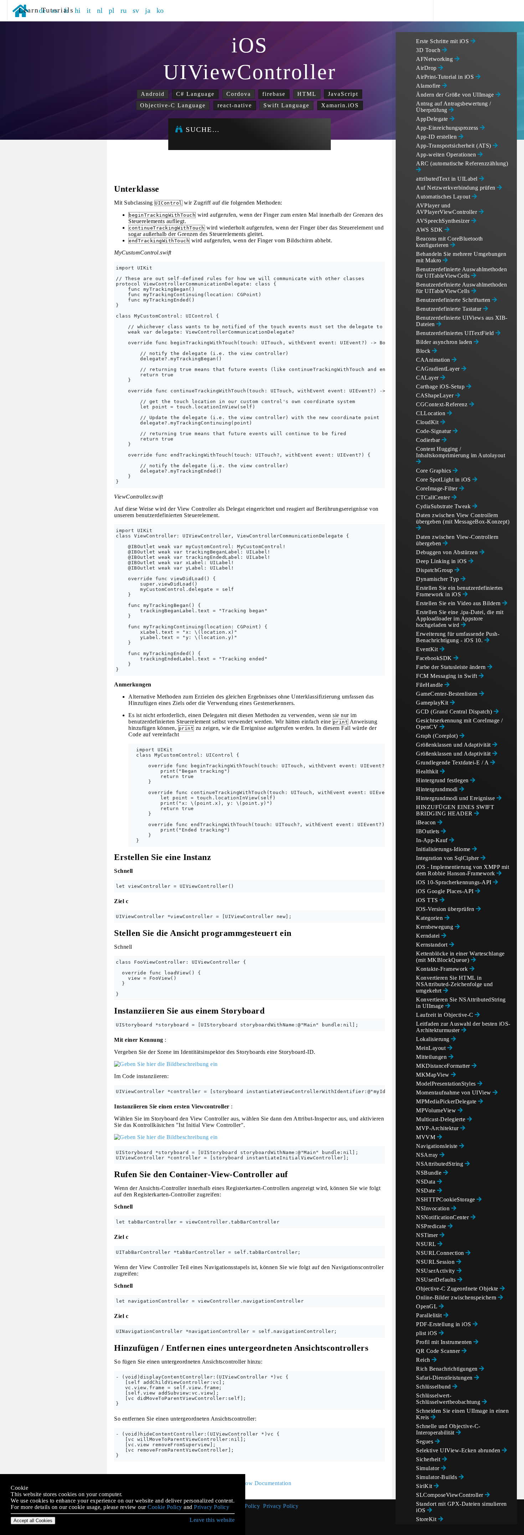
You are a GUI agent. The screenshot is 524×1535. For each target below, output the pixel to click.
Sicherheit (429, 1459)
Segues (425, 1441)
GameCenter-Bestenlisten (447, 694)
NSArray (428, 1155)
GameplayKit (433, 703)
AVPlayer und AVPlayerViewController (447, 208)
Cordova (238, 94)
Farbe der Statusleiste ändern (451, 667)
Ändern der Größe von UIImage (455, 95)
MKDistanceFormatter (444, 1066)
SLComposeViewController (450, 1495)
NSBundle (429, 1173)
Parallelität (429, 1315)
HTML (307, 94)
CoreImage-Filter (437, 488)
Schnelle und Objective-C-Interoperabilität (448, 1429)
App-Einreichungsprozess (448, 128)
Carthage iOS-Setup (441, 386)
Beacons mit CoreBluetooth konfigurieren (449, 242)
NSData (426, 1182)
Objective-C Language (173, 105)
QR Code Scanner (439, 1351)
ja (148, 10)
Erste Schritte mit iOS (443, 41)
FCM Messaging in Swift (447, 676)
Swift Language (286, 105)
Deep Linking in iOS (442, 561)
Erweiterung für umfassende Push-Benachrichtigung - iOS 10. (457, 637)
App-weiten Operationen (447, 154)
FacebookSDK (434, 658)
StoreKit (427, 1519)
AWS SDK (430, 230)
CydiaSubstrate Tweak (444, 506)
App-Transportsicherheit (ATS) (454, 146)
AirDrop (427, 68)
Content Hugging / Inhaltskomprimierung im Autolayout (460, 452)
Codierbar (429, 440)
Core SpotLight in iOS (444, 480)
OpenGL (427, 1306)
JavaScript (343, 94)
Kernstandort (432, 945)
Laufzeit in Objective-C (445, 1015)
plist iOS (427, 1333)
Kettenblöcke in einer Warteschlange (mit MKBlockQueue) (460, 957)
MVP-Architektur (438, 1128)
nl (100, 10)
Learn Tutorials (44, 10)
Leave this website (212, 1520)
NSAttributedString (440, 1164)
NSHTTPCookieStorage (446, 1199)
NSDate (426, 1191)
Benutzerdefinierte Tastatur (449, 309)
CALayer (428, 378)
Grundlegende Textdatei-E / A (453, 762)
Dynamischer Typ (438, 579)
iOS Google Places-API (445, 891)
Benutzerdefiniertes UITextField (455, 333)
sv (136, 10)
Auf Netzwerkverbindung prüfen (456, 188)
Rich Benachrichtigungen (447, 1369)
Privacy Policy (280, 1506)
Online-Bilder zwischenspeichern (457, 1297)
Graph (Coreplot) (437, 736)
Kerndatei (428, 936)
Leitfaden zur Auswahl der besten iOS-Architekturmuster (463, 1027)
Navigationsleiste (437, 1146)
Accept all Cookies (33, 1520)
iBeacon (426, 822)
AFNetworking (435, 59)
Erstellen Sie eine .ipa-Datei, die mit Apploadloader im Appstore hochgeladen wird (459, 618)
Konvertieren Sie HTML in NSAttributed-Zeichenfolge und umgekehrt (454, 984)
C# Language (195, 94)
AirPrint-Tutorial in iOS (446, 77)
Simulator (428, 1468)
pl (112, 10)
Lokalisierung (433, 1039)
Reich (424, 1360)
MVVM (426, 1137)
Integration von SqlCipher (448, 858)
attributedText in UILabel (447, 179)
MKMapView (433, 1075)
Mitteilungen (432, 1057)
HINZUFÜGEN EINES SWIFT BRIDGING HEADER (455, 810)
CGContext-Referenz (442, 404)
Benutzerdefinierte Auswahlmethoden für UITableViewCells (461, 272)
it (89, 10)
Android (153, 94)
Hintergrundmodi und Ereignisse (456, 798)
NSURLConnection (441, 1253)
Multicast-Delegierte (441, 1119)
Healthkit (428, 771)
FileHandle (430, 685)
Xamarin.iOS (340, 105)
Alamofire (429, 86)
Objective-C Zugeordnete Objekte (458, 1289)
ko (160, 10)
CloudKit (428, 422)
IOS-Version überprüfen (446, 909)
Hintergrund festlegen (443, 780)
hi (78, 10)
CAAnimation (434, 360)
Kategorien (430, 918)
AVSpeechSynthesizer (443, 221)
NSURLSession (436, 1262)
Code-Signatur (434, 431)
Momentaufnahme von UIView (454, 1093)
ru (123, 10)
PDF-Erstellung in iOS (444, 1324)
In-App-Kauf (432, 840)
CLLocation (431, 413)
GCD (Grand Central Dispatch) (455, 712)
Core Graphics (434, 471)
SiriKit (425, 1486)
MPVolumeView (437, 1110)
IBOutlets (428, 831)
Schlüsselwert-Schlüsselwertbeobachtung (449, 1398)
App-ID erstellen (437, 137)
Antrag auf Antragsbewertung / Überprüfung (453, 107)
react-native (234, 105)
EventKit (428, 649)
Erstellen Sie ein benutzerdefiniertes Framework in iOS (459, 591)
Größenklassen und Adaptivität (454, 745)
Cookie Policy (165, 1507)
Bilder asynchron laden (445, 342)
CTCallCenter (434, 497)
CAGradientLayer (438, 369)
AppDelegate (432, 119)
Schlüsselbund (434, 1387)
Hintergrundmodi (437, 789)
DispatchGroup (435, 570)
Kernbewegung (435, 927)
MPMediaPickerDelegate (447, 1101)
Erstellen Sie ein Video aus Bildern (459, 603)
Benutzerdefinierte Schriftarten (454, 300)
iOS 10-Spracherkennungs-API (454, 882)
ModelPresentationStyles (446, 1084)
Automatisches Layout (444, 197)
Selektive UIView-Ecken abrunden (459, 1450)
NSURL (426, 1244)
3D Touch (429, 50)
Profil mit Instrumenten (444, 1342)
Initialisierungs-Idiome (444, 849)
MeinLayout (431, 1048)
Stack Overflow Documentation (253, 1483)
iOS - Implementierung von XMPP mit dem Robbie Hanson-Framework (462, 870)
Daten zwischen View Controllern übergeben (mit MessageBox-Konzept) (462, 518)
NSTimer (428, 1235)
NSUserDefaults (436, 1280)
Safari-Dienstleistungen (445, 1378)
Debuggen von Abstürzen (447, 552)
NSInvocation (433, 1208)
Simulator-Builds (437, 1477)
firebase (274, 94)
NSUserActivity (436, 1271)
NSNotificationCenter (443, 1217)
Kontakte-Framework (442, 969)
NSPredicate (432, 1226)
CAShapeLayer (435, 395)
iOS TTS (428, 900)
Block (424, 351)
